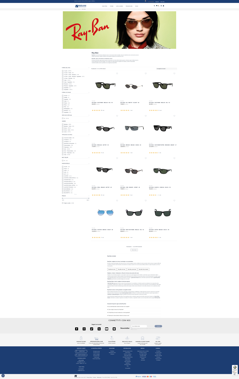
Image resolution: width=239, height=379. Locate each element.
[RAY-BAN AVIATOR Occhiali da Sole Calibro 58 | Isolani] (105, 212)
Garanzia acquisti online (127, 351)
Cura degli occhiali (143, 354)
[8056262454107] (134, 85)
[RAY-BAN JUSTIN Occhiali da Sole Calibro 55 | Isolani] (162, 212)
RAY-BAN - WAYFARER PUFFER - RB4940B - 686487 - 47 (162, 145)
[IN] (99, 328)
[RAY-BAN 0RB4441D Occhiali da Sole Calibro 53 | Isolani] (105, 128)
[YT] (106, 328)
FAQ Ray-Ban (157, 297)
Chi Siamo (158, 351)
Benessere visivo (112, 352)
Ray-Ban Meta (110, 283)
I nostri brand (96, 357)
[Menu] (237, 365)
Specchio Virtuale (158, 355)
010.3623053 (81, 369)
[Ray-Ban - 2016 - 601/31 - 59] (162, 170)
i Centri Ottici (158, 354)
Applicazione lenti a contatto (143, 351)
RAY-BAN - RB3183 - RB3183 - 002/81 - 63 (130, 145)
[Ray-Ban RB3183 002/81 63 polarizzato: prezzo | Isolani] (134, 128)
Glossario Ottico (127, 364)
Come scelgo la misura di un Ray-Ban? (116, 309)
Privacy (147, 328)
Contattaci (158, 360)
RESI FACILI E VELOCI (127, 341)
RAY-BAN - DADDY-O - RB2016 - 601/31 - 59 (160, 187)
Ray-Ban (93, 101)
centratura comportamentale (113, 294)
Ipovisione (143, 360)
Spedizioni (128, 363)
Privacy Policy (127, 358)
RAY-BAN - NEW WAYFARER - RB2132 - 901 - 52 (132, 229)
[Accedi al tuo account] (161, 5)
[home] (80, 6)
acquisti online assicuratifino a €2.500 (142, 344)
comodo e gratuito (111, 343)
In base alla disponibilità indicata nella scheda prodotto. (96, 344)
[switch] (235, 374)
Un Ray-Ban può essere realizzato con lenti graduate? (119, 312)
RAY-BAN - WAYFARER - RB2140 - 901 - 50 (102, 102)
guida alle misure (135, 277)
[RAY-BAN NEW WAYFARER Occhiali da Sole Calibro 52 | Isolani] (134, 212)
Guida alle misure (127, 355)
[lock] (81, 338)
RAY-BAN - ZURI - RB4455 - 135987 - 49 (130, 187)
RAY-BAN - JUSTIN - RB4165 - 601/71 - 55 (159, 229)
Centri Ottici (81, 367)
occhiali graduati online (126, 293)
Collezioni (112, 354)
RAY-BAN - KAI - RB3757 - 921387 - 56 (129, 102)
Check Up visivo (143, 357)
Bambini (143, 358)
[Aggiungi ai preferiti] (117, 73)
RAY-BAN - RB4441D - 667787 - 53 (100, 145)
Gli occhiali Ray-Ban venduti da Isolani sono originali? (118, 306)
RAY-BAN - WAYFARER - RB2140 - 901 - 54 (159, 102)
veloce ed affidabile (81, 343)
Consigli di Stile (143, 355)
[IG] (84, 328)
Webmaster (99, 377)
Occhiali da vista (96, 351)
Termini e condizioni (128, 354)
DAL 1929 (158, 341)
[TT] (91, 328)
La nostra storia (158, 352)
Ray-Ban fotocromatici (143, 269)
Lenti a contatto (96, 354)
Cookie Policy (127, 360)
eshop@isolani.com (81, 361)
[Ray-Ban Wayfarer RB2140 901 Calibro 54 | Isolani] (162, 85)
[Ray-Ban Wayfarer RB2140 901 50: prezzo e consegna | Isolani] (105, 85)
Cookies (94, 377)
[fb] (76, 328)
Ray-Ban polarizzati (132, 269)
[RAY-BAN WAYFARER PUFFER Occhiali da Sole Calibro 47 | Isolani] (162, 128)
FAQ (127, 366)
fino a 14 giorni (127, 343)
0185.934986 (81, 360)
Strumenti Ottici (96, 355)
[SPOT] (114, 328)
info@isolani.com (81, 370)
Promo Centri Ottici (96, 358)
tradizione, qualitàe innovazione (157, 344)
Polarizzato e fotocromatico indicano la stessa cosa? (118, 315)
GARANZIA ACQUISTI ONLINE (142, 341)
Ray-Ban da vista (121, 269)
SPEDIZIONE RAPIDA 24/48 (96, 341)
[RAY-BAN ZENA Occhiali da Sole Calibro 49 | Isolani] (105, 170)
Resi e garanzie (128, 361)
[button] (105, 6)
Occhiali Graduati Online (128, 357)
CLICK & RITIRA (111, 341)
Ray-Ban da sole (111, 269)
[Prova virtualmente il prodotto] (117, 75)
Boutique (112, 351)
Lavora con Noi (158, 358)
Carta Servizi (127, 352)
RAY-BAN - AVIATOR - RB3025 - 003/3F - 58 (102, 229)
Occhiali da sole (96, 352)
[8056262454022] (134, 170)
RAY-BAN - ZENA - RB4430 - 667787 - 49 (102, 187)
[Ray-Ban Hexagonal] (119, 30)
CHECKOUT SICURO (81, 341)
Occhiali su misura (143, 352)
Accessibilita (127, 368)
